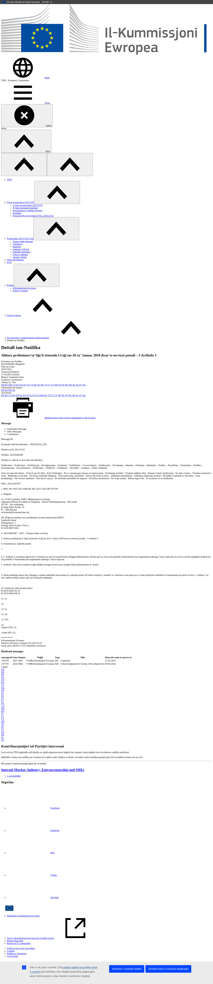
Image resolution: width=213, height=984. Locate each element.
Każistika (17, 213)
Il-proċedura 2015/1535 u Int (20, 238)
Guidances (17, 244)
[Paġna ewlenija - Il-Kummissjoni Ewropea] (106, 55)
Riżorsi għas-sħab (15, 941)
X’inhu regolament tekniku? (25, 208)
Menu (47, 103)
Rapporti (17, 246)
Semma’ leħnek (20, 257)
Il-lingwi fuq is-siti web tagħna (21, 948)
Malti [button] (47, 78)
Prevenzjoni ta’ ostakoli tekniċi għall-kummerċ (28, 338)
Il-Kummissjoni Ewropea (24, 288)
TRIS (9, 179)
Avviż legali (12, 956)
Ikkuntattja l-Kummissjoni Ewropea (23, 916)
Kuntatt (10, 285)
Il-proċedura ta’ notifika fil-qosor (27, 210)
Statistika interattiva (22, 252)
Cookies (10, 951)
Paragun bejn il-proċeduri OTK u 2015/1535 (33, 216)
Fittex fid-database (15, 260)
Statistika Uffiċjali (21, 249)
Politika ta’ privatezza (17, 953)
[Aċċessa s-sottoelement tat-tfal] (57, 192)
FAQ (9, 262)
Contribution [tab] (13, 434)
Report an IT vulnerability (19, 943)
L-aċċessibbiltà (14, 776)
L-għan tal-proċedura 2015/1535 (27, 205)
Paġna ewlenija (14, 315)
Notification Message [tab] (16, 429)
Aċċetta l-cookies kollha (126, 968)
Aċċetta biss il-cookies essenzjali (168, 968)
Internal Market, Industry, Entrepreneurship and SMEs (42, 770)
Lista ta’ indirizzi (20, 254)
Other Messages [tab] (14, 431)
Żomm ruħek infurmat (23, 241)
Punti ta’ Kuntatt (20, 290)
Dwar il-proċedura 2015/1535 (20, 202)
